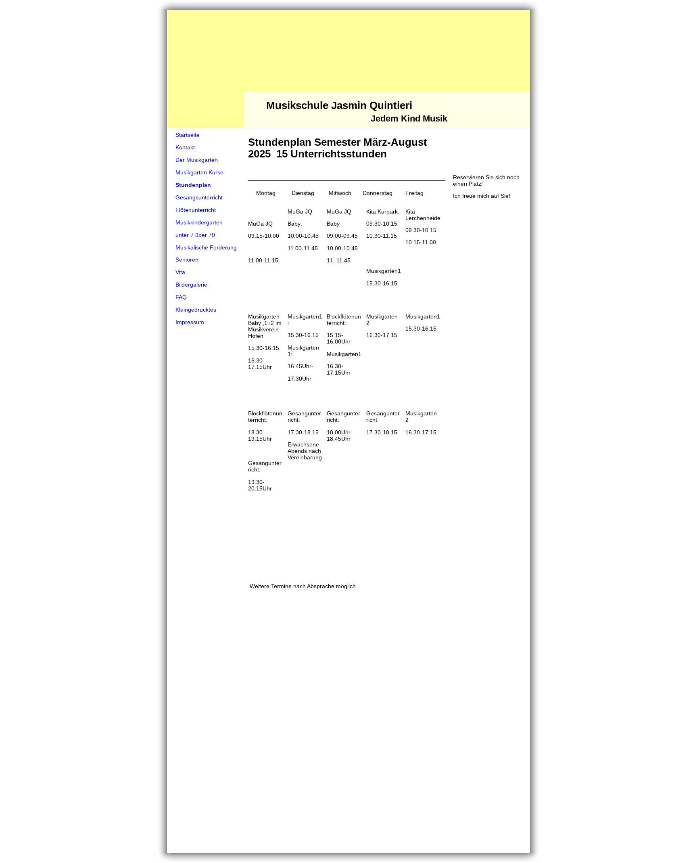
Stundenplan (193, 185)
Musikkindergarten (199, 222)
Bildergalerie (191, 284)
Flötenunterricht (195, 210)
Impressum (189, 322)
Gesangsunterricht (199, 197)
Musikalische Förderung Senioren (206, 253)
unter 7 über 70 (195, 235)
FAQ (181, 297)
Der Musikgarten (196, 160)
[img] (348, 69)
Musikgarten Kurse (199, 172)
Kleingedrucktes (195, 309)
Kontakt (185, 147)
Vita (180, 272)
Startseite (187, 135)
